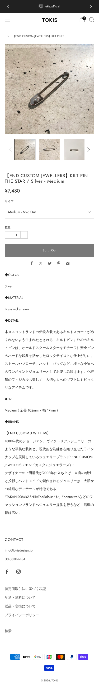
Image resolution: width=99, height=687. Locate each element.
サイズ (9, 201)
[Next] (88, 149)
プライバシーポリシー (22, 615)
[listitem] (49, 6)
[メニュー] (7, 20)
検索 (8, 630)
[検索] (91, 19)
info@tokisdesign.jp (18, 550)
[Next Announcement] (91, 6)
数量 (8, 227)
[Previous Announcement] (8, 6)
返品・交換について (20, 606)
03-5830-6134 (15, 559)
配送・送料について (20, 597)
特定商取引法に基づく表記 (25, 588)
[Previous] (11, 149)
